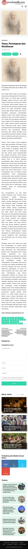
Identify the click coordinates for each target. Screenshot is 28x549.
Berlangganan (5, 468)
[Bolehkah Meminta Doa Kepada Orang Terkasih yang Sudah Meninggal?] (21, 520)
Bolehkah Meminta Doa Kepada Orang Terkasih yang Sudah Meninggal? (9, 521)
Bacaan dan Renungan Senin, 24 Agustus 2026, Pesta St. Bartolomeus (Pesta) (13, 446)
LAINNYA (16, 544)
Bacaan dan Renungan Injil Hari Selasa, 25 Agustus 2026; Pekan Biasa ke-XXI (13, 428)
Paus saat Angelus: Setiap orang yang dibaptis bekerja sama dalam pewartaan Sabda (20, 332)
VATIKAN (21, 542)
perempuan (5, 321)
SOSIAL (3, 544)
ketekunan (5, 319)
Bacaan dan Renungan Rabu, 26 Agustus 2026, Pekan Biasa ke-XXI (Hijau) (13, 410)
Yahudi (20, 323)
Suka (6, 460)
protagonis (5, 323)
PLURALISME (9, 544)
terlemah (13, 323)
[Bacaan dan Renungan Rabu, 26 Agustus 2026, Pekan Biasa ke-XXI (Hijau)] (14, 405)
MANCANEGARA (14, 542)
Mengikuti (14, 460)
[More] (20, 54)
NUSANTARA (6, 542)
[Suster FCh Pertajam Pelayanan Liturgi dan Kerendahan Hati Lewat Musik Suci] (21, 499)
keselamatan (19, 317)
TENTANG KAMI (22, 544)
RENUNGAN (4, 40)
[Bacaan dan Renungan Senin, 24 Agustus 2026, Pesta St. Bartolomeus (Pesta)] (14, 441)
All (17, 394)
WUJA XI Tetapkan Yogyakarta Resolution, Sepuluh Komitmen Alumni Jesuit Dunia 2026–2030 (9, 510)
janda (4, 317)
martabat (13, 319)
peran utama (21, 319)
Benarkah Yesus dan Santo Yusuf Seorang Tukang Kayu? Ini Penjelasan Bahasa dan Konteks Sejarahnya (9, 531)
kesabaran (11, 317)
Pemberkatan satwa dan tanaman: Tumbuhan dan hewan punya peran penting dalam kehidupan (7, 333)
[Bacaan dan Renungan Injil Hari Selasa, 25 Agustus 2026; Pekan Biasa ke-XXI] (14, 423)
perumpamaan (14, 321)
